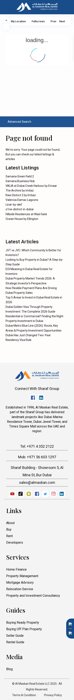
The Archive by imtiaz (20, 190)
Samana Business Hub (20, 181)
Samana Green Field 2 (20, 176)
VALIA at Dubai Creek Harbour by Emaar (31, 185)
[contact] (69, 644)
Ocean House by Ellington (22, 218)
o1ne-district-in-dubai (20, 209)
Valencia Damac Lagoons (22, 199)
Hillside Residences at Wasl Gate (26, 214)
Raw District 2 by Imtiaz (21, 195)
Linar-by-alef (14, 204)
